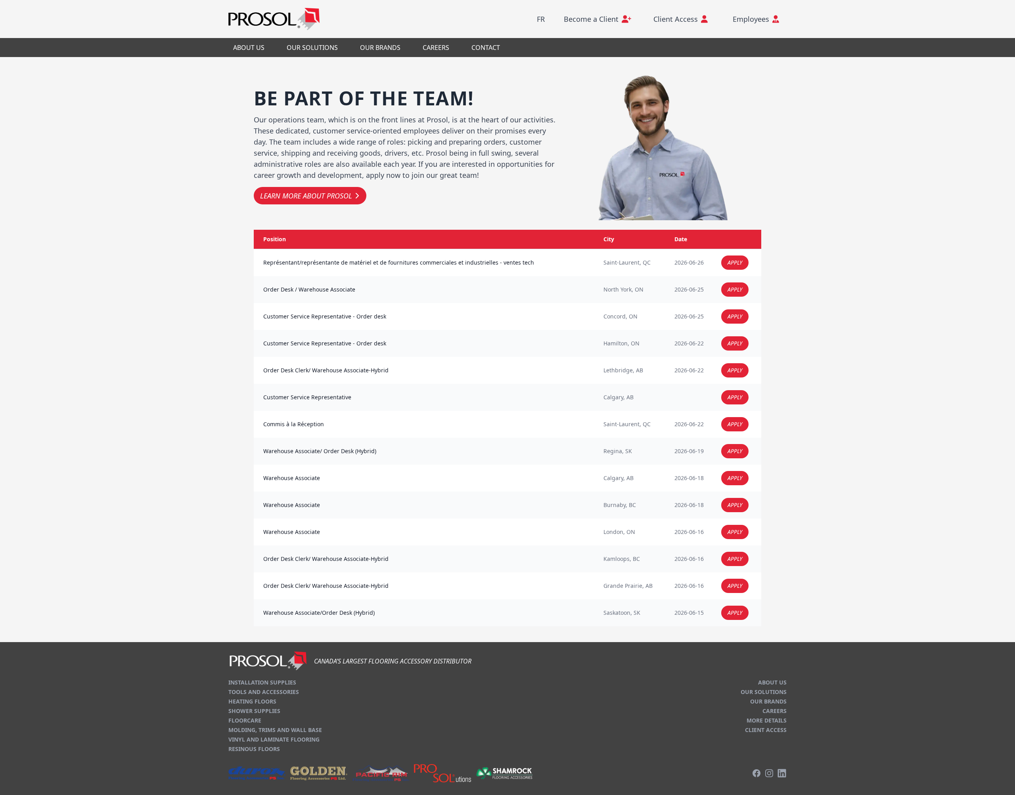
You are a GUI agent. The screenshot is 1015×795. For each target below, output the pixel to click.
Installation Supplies (262, 682)
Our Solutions (764, 692)
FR (541, 19)
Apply (735, 262)
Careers (774, 711)
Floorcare (244, 720)
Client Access (766, 730)
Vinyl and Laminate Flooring (274, 739)
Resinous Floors (254, 749)
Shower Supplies (254, 711)
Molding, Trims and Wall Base (275, 730)
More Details (767, 720)
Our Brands (768, 701)
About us (772, 682)
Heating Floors (252, 701)
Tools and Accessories (263, 692)
